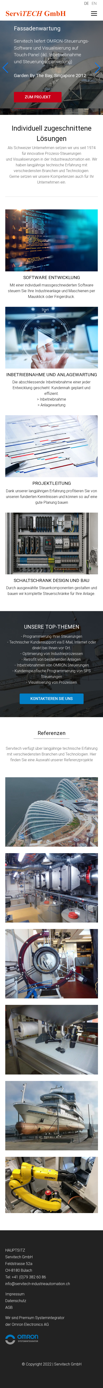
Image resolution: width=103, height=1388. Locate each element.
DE (86, 3)
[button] (97, 67)
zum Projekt (38, 97)
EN (94, 3)
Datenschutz (15, 1300)
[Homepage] (42, 14)
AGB (9, 1307)
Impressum (14, 1294)
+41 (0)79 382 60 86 (29, 1277)
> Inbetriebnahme (51, 399)
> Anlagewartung (51, 405)
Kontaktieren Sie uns (51, 698)
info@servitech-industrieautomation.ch (37, 1284)
